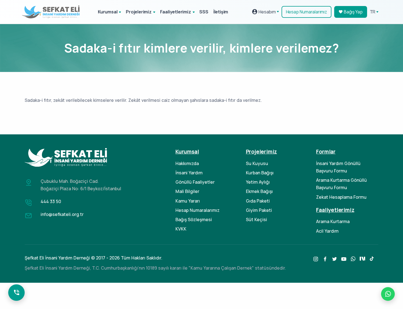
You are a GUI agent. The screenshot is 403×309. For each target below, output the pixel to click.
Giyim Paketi (259, 210)
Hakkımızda (187, 163)
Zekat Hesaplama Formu (341, 197)
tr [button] (373, 12)
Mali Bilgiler (187, 191)
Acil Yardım (327, 231)
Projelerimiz (139, 12)
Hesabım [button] (266, 12)
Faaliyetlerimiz (175, 12)
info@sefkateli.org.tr (62, 214)
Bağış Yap (353, 12)
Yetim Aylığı (258, 182)
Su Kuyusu (257, 163)
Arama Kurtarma (333, 221)
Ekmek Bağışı (259, 191)
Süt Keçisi (256, 219)
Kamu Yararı (187, 201)
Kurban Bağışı (260, 173)
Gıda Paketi (258, 201)
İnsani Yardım (189, 173)
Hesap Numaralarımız (306, 12)
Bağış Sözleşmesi (193, 219)
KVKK (180, 229)
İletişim (220, 12)
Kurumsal (107, 12)
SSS (203, 12)
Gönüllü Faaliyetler (195, 182)
